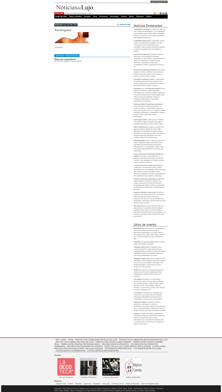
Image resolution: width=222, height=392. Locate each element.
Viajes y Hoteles (75, 16)
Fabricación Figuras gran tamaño (113, 342)
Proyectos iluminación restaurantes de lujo (147, 179)
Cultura (124, 16)
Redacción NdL (125, 24)
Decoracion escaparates (141, 54)
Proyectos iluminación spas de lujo (145, 192)
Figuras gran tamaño (140, 120)
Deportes (140, 16)
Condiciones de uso (117, 384)
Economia (103, 16)
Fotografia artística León (141, 247)
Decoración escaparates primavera (145, 70)
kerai (71, 340)
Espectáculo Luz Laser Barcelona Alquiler (147, 88)
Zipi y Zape (137, 206)
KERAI (136, 270)
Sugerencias (87, 384)
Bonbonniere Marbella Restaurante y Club (78, 13)
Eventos (87, 16)
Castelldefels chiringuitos (70, 351)
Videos (149, 16)
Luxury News (138, 293)
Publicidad (78, 384)
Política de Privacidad (132, 384)
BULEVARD (137, 228)
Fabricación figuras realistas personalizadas (148, 104)
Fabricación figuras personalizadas (80, 344)
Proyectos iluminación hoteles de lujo (145, 165)
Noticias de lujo (61, 384)
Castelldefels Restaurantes (142, 41)
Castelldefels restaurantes (103, 351)
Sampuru (137, 313)
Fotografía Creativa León (141, 258)
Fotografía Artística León (147, 349)
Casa (95, 16)
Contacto (70, 384)
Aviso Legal (106, 384)
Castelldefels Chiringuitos (142, 29)
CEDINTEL (137, 242)
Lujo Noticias (138, 279)
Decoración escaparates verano (144, 79)
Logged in (66, 61)
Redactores (96, 384)
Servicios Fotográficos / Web (150, 384)
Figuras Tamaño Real (140, 127)
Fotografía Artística (139, 140)
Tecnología (114, 16)
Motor (131, 16)
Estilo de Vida (61, 16)
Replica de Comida (140, 302)
